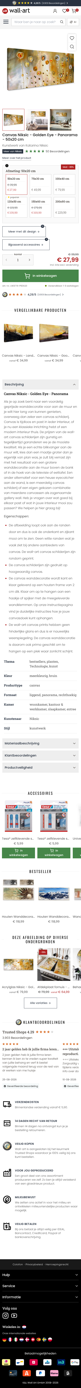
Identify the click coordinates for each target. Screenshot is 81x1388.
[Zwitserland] (33, 1339)
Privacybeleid (34, 1264)
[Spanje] (39, 1339)
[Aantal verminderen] (6, 260)
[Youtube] (14, 1316)
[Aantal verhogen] (29, 260)
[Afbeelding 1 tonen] (13, 120)
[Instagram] (5, 1316)
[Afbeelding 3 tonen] (61, 120)
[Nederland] (21, 1339)
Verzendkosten (27, 1102)
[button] (40, 69)
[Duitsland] (4, 1339)
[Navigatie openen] (6, 22)
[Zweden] (44, 1339)
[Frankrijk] (10, 1339)
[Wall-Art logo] (16, 11)
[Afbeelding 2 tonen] (37, 120)
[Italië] (16, 1339)
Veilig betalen (25, 1224)
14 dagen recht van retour (36, 1121)
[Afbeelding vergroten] (72, 46)
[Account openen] (55, 11)
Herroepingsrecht (57, 1264)
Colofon (18, 1264)
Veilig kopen (24, 1144)
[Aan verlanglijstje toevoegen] (72, 38)
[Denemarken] (27, 1339)
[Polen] (50, 1339)
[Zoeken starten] (61, 22)
